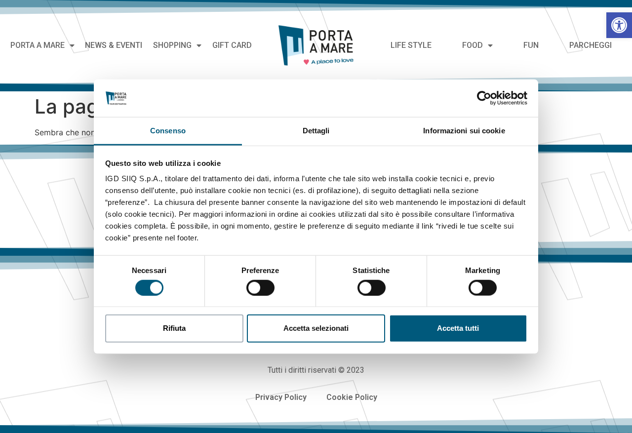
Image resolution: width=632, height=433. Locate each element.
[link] (619, 25)
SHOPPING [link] (172, 45)
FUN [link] (531, 45)
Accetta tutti (458, 328)
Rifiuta (174, 328)
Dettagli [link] (316, 130)
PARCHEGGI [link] (590, 45)
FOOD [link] (472, 45)
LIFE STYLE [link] (411, 45)
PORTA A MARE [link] (37, 45)
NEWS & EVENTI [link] (113, 45)
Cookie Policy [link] (351, 397)
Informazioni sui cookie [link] (464, 130)
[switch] (260, 287)
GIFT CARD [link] (232, 45)
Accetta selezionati (316, 328)
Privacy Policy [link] (281, 397)
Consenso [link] (168, 130)
